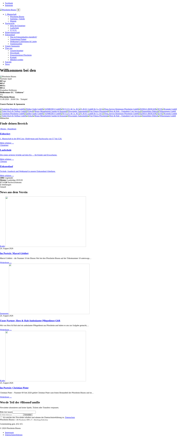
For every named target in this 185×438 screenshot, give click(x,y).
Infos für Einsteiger (17, 26)
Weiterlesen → (6, 262)
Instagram (9, 5)
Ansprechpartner (16, 51)
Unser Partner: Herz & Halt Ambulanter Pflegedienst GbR (30, 320)
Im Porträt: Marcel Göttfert (14, 253)
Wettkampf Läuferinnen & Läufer (23, 41)
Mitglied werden (16, 60)
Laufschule (14, 28)
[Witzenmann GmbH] (167, 111)
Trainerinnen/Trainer (18, 39)
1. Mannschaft (10, 14)
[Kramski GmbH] (169, 109)
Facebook (9, 3)
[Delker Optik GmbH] (33, 109)
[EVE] (159, 109)
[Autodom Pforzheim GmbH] (12, 109)
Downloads (14, 53)
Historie (13, 21)
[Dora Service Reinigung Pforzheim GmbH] (120, 109)
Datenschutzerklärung (13, 435)
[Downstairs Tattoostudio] (77, 111)
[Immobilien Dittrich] (149, 111)
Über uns (8, 48)
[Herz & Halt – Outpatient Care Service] (123, 111)
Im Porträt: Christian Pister (14, 387)
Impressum (9, 432)
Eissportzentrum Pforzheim (21, 55)
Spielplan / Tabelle (17, 19)
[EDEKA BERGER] (147, 109)
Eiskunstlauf (10, 35)
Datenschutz (70, 417)
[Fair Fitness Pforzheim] (97, 111)
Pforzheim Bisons (17, 16)
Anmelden (28, 415)
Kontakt (13, 57)
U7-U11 (13, 30)
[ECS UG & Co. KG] (70, 109)
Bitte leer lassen (6, 412)
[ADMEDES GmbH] (52, 109)
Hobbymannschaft (12, 32)
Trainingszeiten (16, 44)
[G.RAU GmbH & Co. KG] (90, 109)
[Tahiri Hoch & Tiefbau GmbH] (13, 111)
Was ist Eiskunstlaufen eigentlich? (23, 37)
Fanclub (8, 62)
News (7, 64)
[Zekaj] (29, 111)
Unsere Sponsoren (12, 46)
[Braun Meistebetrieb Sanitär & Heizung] (49, 111)
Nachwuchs (9, 23)
